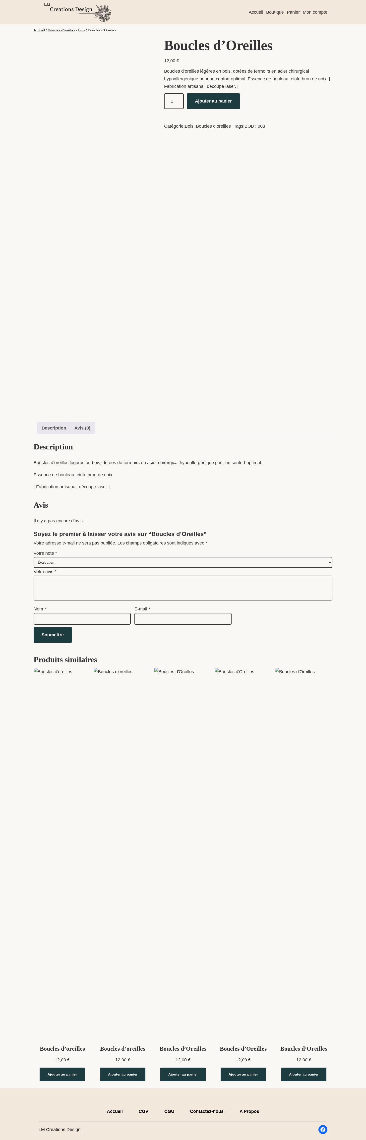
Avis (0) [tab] (82, 428)
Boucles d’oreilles (213, 126)
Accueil (39, 30)
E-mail (142, 608)
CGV (143, 1111)
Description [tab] (54, 428)
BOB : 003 (254, 126)
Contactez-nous (207, 1111)
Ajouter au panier (213, 101)
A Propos (249, 1111)
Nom (40, 608)
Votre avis (45, 571)
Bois (81, 30)
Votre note (45, 553)
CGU (169, 1111)
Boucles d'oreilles (61, 30)
